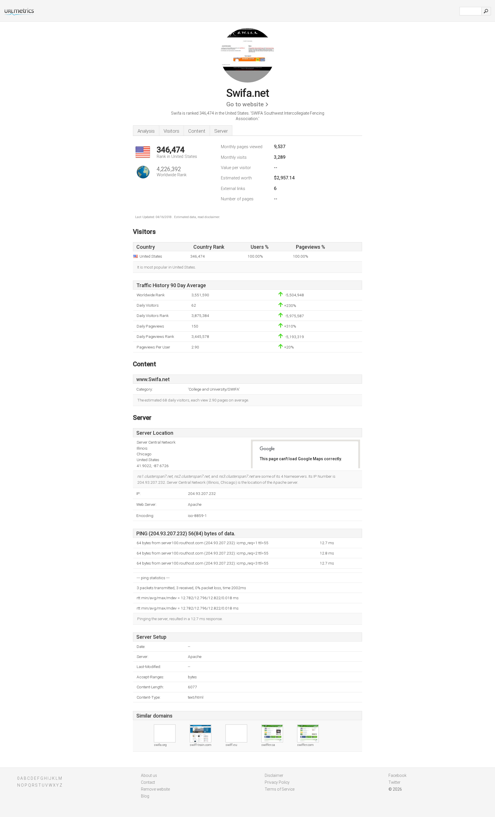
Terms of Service (279, 789)
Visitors (171, 131)
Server (221, 131)
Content (196, 131)
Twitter (394, 782)
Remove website (155, 789)
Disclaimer (274, 775)
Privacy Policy (277, 782)
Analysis (146, 131)
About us (149, 775)
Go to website (245, 104)
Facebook (397, 775)
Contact (148, 782)
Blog (145, 796)
